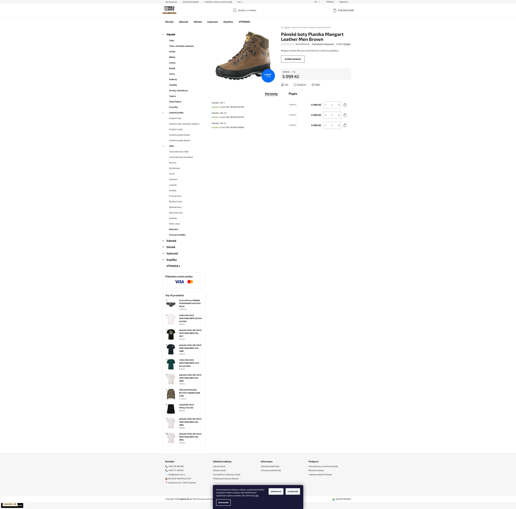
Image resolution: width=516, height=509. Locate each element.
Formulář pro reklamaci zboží (226, 474)
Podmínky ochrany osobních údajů (218, 2)
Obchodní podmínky (191, 2)
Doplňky (173, 218)
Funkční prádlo (176, 112)
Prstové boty (175, 196)
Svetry (172, 62)
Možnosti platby (316, 470)
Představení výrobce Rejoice (226, 478)
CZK (316, 2)
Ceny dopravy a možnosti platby (323, 466)
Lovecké (173, 185)
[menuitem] (169, 21)
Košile (172, 51)
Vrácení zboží (219, 466)
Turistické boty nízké (178, 151)
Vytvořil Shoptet (343, 499)
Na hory (172, 162)
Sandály (172, 190)
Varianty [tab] (271, 93)
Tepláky (173, 84)
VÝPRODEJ (173, 266)
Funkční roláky (176, 129)
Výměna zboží (219, 470)
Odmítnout (276, 491)
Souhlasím (293, 491)
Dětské (170, 247)
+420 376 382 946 (176, 466)
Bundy (172, 68)
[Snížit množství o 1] (325, 105)
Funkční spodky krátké (179, 134)
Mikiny (172, 57)
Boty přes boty (176, 212)
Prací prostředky (177, 234)
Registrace (343, 2)
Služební (173, 179)
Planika (346, 44)
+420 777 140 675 (176, 470)
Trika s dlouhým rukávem (181, 46)
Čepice (172, 96)
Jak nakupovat (171, 2)
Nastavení (223, 502)
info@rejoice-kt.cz (176, 474)
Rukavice (173, 229)
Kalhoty (173, 79)
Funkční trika (175, 118)
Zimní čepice (175, 101)
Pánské (170, 35)
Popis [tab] (293, 93)
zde (256, 495)
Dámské (171, 241)
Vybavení (172, 254)
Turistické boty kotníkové (181, 157)
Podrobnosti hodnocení (323, 44)
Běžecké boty (175, 207)
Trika (171, 40)
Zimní (172, 173)
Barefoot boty (175, 201)
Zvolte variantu (293, 59)
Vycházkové (174, 168)
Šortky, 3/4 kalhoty (178, 90)
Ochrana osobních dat (271, 470)
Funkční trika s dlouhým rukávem (184, 123)
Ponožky (173, 107)
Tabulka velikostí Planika (320, 474)
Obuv (171, 146)
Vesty (172, 73)
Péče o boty (174, 223)
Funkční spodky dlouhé (179, 140)
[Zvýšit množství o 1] (339, 105)
